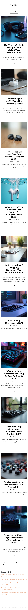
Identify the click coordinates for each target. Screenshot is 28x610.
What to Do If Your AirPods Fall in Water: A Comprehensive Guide (14, 212)
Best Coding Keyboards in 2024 (14, 322)
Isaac (18, 54)
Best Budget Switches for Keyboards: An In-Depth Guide (14, 484)
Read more (14, 63)
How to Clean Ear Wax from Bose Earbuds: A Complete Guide (14, 155)
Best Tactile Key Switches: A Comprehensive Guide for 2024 (14, 430)
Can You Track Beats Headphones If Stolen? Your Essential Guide (14, 48)
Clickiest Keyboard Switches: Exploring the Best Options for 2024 (14, 374)
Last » (4, 564)
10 (16, 562)
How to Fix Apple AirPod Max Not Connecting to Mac (14, 101)
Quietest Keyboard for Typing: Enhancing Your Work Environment (14, 268)
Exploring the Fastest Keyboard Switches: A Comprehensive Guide (14, 538)
